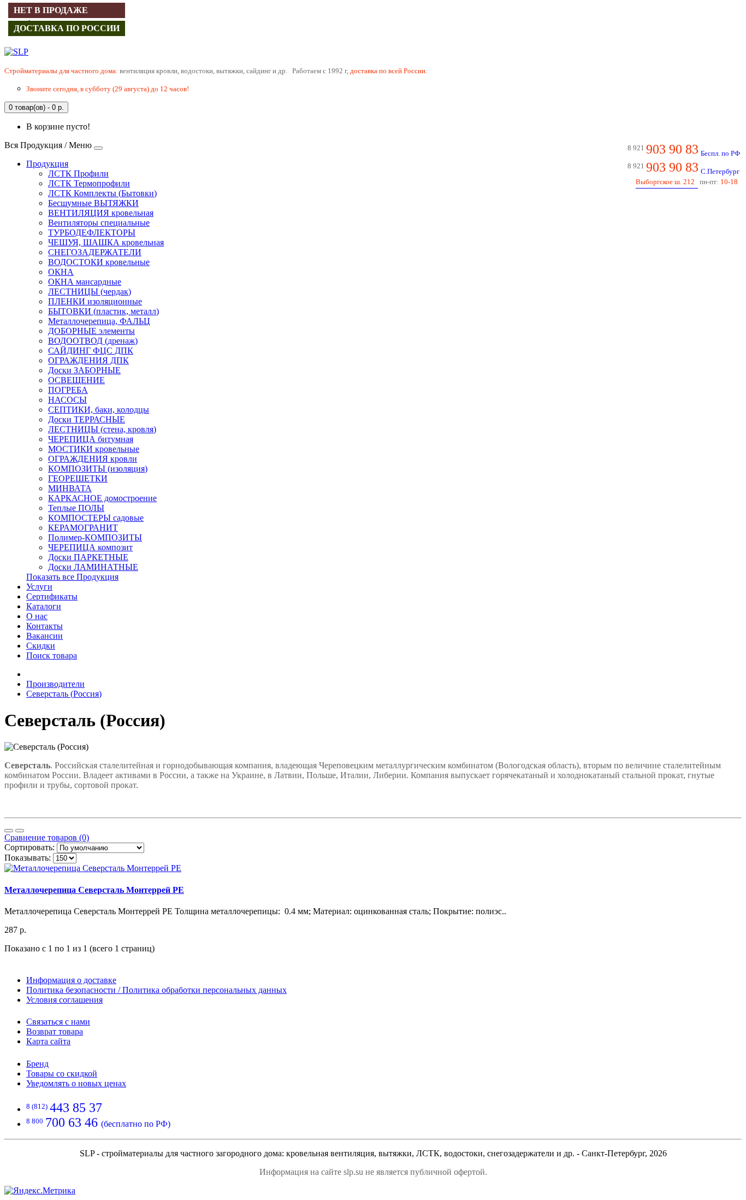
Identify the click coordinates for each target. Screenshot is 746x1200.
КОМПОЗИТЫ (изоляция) (97, 468)
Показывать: (27, 857)
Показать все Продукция (72, 576)
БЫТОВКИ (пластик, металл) (103, 311)
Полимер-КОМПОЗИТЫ (95, 537)
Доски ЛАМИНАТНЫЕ (93, 567)
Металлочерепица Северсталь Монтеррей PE (94, 890)
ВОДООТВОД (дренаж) (93, 340)
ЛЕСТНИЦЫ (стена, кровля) (102, 429)
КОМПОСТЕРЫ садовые (96, 517)
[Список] (8, 830)
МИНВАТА (70, 488)
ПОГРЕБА (68, 390)
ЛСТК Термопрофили (89, 183)
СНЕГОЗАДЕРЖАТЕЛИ (94, 252)
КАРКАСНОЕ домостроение (102, 498)
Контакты (44, 626)
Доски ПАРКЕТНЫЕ (88, 557)
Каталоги (43, 606)
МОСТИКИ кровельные (93, 449)
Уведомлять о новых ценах (76, 1083)
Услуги (39, 586)
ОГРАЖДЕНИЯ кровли (92, 458)
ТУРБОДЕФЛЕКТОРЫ (91, 232)
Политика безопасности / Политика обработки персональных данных (156, 990)
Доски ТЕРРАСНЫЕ (86, 419)
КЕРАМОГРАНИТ (83, 527)
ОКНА (61, 272)
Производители (55, 684)
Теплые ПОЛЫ (76, 508)
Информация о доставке (71, 980)
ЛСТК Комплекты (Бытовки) (102, 193)
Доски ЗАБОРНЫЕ (84, 370)
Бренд (37, 1063)
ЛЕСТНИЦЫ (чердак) (89, 291)
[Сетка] (19, 830)
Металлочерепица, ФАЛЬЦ (99, 321)
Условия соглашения (64, 999)
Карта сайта (48, 1041)
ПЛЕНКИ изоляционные (95, 301)
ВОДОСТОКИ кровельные (99, 262)
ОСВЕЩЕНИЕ (76, 380)
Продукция (47, 163)
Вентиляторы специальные (99, 222)
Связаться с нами (58, 1021)
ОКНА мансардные (84, 281)
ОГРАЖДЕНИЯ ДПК (88, 360)
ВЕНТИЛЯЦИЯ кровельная (100, 212)
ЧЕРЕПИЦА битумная (90, 439)
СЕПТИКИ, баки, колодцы (98, 409)
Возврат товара (54, 1031)
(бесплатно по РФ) (98, 1123)
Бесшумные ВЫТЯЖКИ (93, 203)
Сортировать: (29, 847)
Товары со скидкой (61, 1073)
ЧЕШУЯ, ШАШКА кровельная (106, 242)
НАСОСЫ (67, 399)
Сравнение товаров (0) (46, 837)
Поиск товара (51, 655)
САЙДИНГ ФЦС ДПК (90, 350)
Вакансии (44, 635)
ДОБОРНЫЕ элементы (91, 331)
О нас (37, 616)
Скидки (40, 645)
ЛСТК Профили (78, 173)
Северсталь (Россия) (64, 693)
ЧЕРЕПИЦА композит (90, 547)
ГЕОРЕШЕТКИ (78, 478)
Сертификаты (52, 596)
